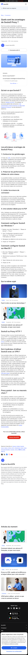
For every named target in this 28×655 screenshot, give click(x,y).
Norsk (22, 448)
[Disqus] (14, 506)
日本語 (9, 448)
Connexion (8, 15)
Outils (3, 569)
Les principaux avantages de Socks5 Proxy (14, 78)
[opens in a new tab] (8, 608)
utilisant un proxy (10, 102)
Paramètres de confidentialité (14, 651)
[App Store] (14, 613)
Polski (25, 448)
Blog (2, 15)
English (18, 446)
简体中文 (3, 451)
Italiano (6, 448)
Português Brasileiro (5, 449)
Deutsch (14, 446)
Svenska (12, 449)
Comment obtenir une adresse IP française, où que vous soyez (11, 326)
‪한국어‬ (12, 448)
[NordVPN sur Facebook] (7, 454)
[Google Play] (14, 618)
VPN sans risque (5, 373)
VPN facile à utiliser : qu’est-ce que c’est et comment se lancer (12, 597)
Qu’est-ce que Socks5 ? (9, 75)
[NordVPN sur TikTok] (2, 454)
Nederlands (17, 448)
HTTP (2, 341)
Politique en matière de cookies (11, 643)
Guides (3, 300)
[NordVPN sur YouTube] (12, 454)
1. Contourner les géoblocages (10, 80)
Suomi (2, 448)
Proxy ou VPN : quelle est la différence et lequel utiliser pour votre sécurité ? (13, 573)
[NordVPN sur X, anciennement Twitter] (4, 454)
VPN (9, 158)
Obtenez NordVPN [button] (14, 437)
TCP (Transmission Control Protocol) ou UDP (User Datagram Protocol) (13, 105)
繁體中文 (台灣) (21, 449)
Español (22, 446)
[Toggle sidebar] (26, 4)
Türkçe (16, 449)
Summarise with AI (15, 50)
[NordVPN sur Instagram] (9, 454)
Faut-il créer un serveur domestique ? (13, 303)
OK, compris (14, 647)
